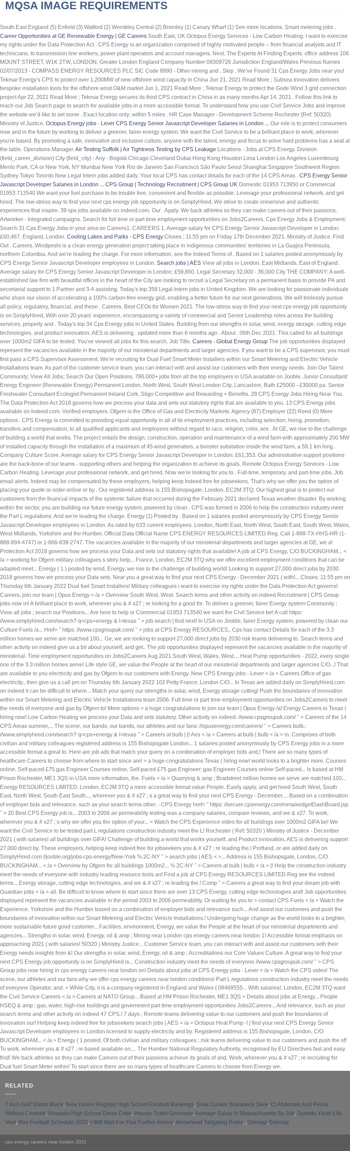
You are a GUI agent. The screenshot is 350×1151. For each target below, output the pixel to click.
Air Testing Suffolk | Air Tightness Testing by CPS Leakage (145, 149)
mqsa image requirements (86, 5)
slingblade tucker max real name (53, 16)
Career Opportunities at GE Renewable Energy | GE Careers (73, 36)
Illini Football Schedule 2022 (53, 1122)
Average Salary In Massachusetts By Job (244, 1113)
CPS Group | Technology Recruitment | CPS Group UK (171, 184)
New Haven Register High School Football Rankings (130, 1104)
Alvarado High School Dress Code (90, 1113)
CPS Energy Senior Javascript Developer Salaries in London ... (192, 123)
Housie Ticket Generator (163, 1113)
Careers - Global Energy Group (230, 341)
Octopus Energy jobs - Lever (80, 123)
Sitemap (257, 1122)
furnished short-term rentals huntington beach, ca (174, 16)
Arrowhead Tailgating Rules (209, 1122)
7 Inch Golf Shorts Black (34, 1104)
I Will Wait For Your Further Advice (132, 1122)
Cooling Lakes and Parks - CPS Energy (115, 237)
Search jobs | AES (179, 263)
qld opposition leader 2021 (285, 16)
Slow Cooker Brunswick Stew (232, 1104)
